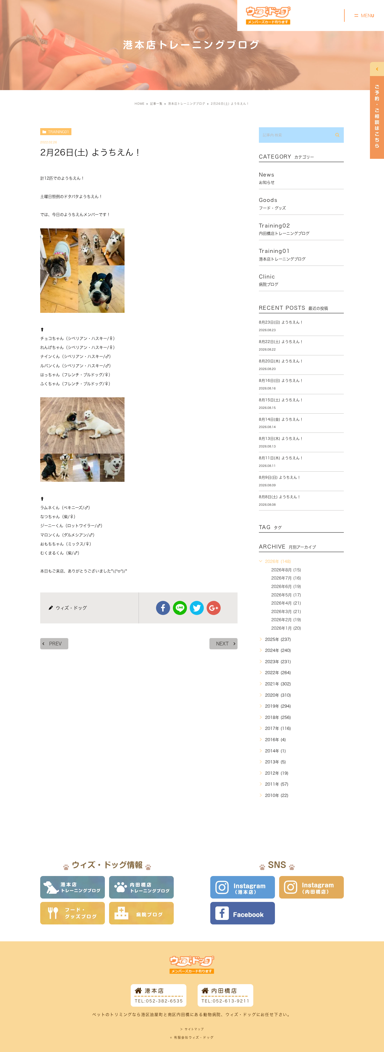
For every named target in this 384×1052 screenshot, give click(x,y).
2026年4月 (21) (286, 603)
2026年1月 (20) (286, 628)
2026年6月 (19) (286, 587)
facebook (163, 608)
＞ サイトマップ (192, 1029)
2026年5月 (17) (286, 595)
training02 (284, 229)
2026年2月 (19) (286, 620)
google (214, 608)
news (267, 178)
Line (180, 608)
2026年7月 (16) (286, 578)
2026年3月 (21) (286, 612)
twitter (197, 608)
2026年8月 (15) (286, 570)
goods (272, 203)
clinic (268, 280)
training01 (58, 131)
